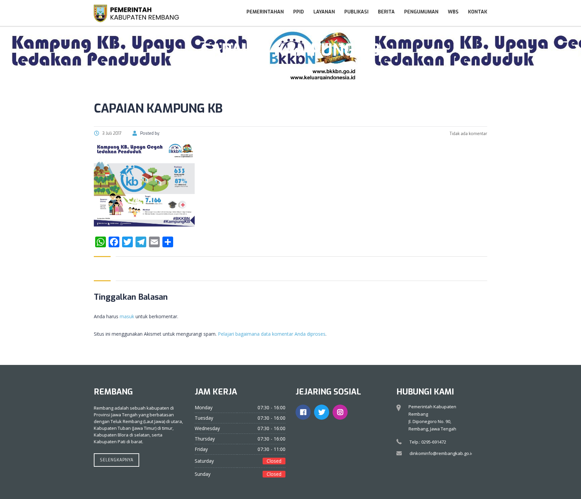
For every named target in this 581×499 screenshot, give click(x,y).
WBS (453, 12)
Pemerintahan (265, 12)
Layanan (324, 12)
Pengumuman (421, 12)
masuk (127, 316)
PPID (298, 12)
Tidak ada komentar (468, 133)
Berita (386, 12)
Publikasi (356, 12)
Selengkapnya (116, 460)
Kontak (477, 12)
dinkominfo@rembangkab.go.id (442, 453)
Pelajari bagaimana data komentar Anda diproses (271, 334)
